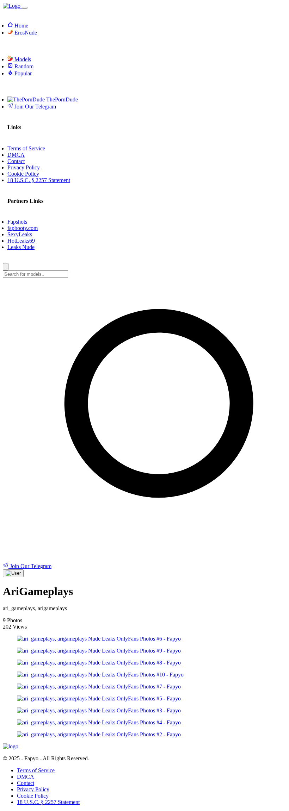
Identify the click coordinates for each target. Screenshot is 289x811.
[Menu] (24, 8)
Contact (25, 783)
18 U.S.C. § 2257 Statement (48, 802)
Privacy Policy (33, 789)
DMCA (25, 777)
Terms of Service (36, 770)
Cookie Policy (33, 796)
